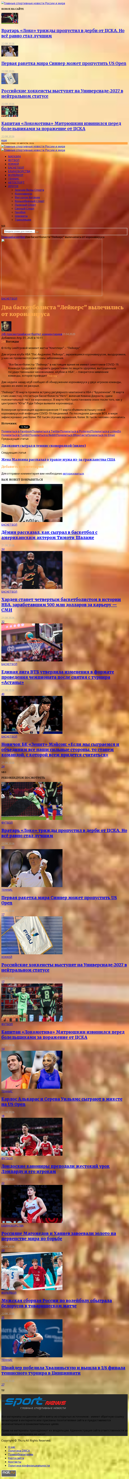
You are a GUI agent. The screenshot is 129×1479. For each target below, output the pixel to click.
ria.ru (21, 423)
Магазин (14, 156)
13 (2, 847)
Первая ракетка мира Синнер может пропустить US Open (63, 63)
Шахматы (21, 216)
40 (2, 694)
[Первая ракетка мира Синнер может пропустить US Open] (9, 55)
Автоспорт (16, 182)
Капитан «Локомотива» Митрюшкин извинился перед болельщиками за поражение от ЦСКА (61, 126)
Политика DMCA (19, 1450)
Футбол (13, 160)
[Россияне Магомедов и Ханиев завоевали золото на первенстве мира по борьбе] (31, 1222)
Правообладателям (20, 1454)
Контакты (14, 1462)
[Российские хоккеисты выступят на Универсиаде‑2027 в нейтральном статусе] (9, 83)
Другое (13, 186)
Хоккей (13, 164)
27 (2, 1384)
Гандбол (20, 212)
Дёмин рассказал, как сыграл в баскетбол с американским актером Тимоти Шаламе (49, 535)
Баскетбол (16, 167)
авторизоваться (73, 473)
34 (2, 549)
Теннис (13, 179)
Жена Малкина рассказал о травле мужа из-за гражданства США (58, 460)
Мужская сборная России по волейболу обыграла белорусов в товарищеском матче (56, 1303)
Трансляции (23, 219)
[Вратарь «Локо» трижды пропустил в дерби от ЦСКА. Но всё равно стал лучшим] (9, 23)
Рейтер (52, 375)
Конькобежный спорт (30, 201)
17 (2, 914)
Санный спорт (24, 208)
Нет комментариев (49, 334)
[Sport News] (33, 3)
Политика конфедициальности (29, 1465)
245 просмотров (12, 334)
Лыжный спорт (25, 205)
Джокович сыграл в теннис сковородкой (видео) (43, 446)
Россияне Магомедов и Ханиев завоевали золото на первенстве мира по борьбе (58, 1236)
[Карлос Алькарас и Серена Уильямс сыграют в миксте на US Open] (31, 1088)
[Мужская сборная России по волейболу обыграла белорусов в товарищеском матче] (31, 1289)
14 (2, 1049)
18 (2, 1116)
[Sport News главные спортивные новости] (35, 1410)
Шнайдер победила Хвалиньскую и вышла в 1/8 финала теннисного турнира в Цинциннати (63, 1370)
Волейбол (15, 175)
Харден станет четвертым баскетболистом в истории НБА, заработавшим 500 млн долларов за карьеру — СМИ (61, 605)
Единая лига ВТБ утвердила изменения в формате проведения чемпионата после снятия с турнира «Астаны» (57, 677)
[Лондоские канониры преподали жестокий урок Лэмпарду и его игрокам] (31, 1155)
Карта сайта (16, 1458)
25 (2, 1317)
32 (2, 621)
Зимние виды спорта (29, 190)
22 (2, 1183)
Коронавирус (23, 193)
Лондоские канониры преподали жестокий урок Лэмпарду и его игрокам (55, 1169)
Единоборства (19, 171)
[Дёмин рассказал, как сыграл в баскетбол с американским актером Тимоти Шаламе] (31, 521)
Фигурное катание (27, 197)
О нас (11, 1447)
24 (2, 766)
